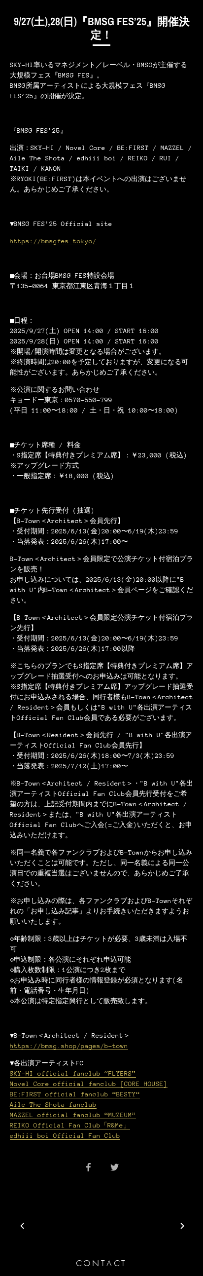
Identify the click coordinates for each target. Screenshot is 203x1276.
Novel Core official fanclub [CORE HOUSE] (89, 1084)
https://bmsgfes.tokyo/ (53, 241)
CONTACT (101, 1263)
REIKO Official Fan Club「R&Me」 (70, 1125)
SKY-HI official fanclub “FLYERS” (73, 1073)
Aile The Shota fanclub (53, 1104)
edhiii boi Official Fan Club (65, 1135)
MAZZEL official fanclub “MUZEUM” (73, 1115)
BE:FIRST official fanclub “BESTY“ (75, 1094)
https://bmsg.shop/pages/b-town (69, 1046)
